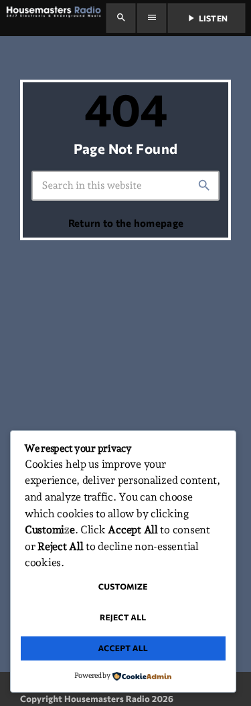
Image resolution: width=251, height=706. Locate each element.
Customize (123, 587)
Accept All (123, 648)
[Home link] (55, 18)
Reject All (123, 617)
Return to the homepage (126, 223)
